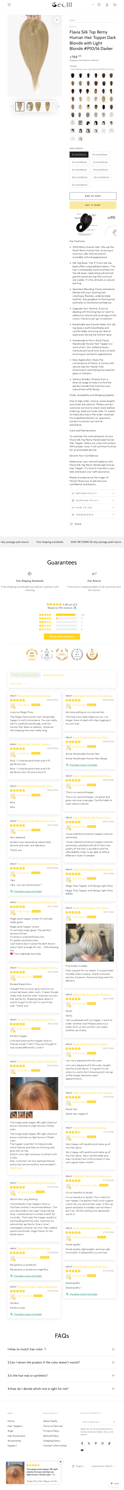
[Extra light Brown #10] (73, 83)
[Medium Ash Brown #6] (111, 122)
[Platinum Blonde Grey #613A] (80, 107)
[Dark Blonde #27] (80, 83)
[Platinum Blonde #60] (88, 99)
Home (72, 20)
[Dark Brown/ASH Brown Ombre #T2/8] (96, 91)
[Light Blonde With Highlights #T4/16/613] (88, 107)
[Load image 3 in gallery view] (39, 106)
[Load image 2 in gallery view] (29, 106)
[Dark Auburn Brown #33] (96, 83)
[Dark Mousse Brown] (103, 83)
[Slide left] (11, 106)
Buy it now (93, 205)
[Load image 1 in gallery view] (19, 106)
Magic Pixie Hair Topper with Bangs (37, 1061)
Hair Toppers (15, 1425)
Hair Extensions (16, 1435)
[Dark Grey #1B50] (111, 107)
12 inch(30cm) (79, 162)
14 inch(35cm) (100, 162)
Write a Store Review (62, 636)
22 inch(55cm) (101, 177)
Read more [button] (16, 1167)
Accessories (14, 1440)
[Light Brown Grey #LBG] (80, 115)
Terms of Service (53, 1425)
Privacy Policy (51, 1430)
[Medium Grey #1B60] (73, 115)
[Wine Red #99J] (103, 107)
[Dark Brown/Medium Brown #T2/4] (80, 91)
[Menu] (9, 4)
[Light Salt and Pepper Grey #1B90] (96, 115)
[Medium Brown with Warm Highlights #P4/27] (73, 99)
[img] (62, 604)
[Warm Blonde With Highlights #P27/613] (111, 99)
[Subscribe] (114, 1421)
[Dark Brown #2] (88, 75)
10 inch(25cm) (99, 154)
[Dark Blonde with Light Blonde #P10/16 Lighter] (96, 99)
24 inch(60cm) (79, 185)
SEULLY (73, 27)
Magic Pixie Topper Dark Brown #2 (37, 902)
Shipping (74, 60)
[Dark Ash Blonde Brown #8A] (111, 83)
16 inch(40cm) (79, 169)
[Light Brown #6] (103, 75)
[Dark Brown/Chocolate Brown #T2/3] (73, 91)
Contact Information (55, 1445)
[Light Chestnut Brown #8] (111, 75)
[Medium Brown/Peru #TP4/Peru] (111, 91)
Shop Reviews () (53, 674)
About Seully (50, 1420)
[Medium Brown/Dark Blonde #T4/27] (96, 107)
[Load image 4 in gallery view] (49, 106)
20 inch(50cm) (80, 177)
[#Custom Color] (80, 122)
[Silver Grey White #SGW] (111, 115)
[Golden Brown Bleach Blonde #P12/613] (73, 107)
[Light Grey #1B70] (88, 115)
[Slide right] (58, 106)
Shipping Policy (51, 1440)
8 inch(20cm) (79, 154)
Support (12, 1445)
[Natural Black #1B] (80, 75)
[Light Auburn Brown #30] (88, 83)
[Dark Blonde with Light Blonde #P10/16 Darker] (103, 99)
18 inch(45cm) (100, 169)
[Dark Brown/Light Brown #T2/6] (88, 91)
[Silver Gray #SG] (103, 115)
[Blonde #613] (80, 99)
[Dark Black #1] (73, 75)
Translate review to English (83, 764)
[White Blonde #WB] (73, 122)
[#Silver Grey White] (111, 130)
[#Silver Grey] (80, 138)
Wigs (10, 1430)
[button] (92, 4)
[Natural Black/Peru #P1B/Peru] (103, 91)
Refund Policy (51, 1435)
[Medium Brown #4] (96, 75)
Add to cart (93, 196)
